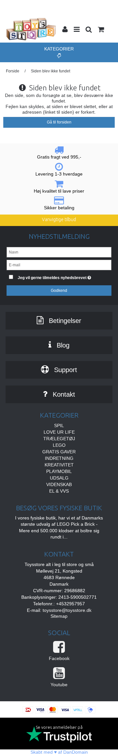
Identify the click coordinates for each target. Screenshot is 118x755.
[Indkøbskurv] (101, 30)
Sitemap (59, 616)
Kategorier (59, 48)
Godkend (59, 290)
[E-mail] (59, 264)
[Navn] (59, 252)
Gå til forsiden (59, 122)
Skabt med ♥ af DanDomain (59, 752)
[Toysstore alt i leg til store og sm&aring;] (31, 29)
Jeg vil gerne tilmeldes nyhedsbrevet (58, 276)
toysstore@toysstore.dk (67, 610)
